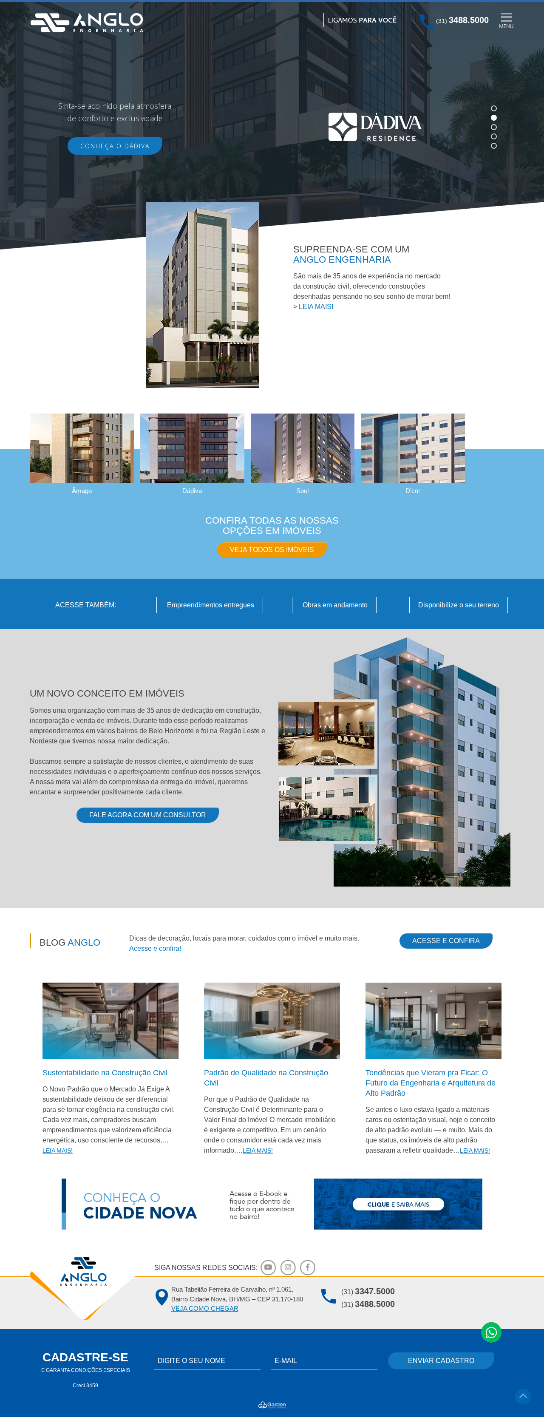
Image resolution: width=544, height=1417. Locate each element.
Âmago (82, 490)
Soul (302, 490)
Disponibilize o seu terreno (458, 605)
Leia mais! (57, 1150)
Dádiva (192, 490)
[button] (494, 108)
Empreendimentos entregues (209, 605)
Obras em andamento (334, 605)
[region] (272, 127)
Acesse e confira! (155, 948)
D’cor (412, 490)
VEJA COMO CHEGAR (204, 1308)
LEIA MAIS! (316, 306)
